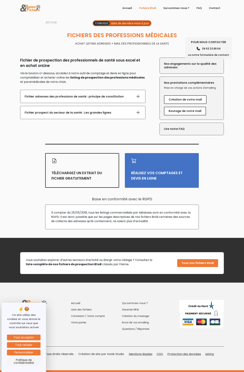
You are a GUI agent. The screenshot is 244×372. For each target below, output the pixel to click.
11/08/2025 (101, 23)
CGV (160, 354)
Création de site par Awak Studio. (101, 354)
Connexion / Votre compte (88, 316)
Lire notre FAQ (174, 129)
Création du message (135, 316)
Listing (209, 354)
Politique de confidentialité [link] (24, 361)
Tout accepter (24, 337)
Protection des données (184, 354)
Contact (214, 8)
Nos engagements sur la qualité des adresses (190, 65)
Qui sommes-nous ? (176, 8)
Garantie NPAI (130, 309)
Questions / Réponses (135, 329)
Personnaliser (23, 352)
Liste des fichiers (81, 309)
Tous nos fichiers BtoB (197, 263)
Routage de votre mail (185, 111)
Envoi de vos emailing (135, 322)
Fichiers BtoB (147, 8)
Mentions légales (140, 354)
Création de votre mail (185, 99)
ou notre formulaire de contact (208, 55)
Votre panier (78, 322)
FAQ (199, 8)
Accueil (127, 8)
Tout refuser (24, 345)
